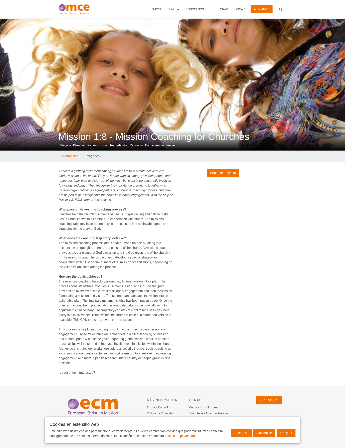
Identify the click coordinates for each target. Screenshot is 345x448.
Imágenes (93, 156)
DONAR (240, 9)
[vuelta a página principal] (82, 9)
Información (70, 156)
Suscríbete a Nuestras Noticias (208, 413)
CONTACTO (198, 400)
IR (212, 9)
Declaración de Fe (158, 407)
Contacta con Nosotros (203, 407)
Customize (264, 433)
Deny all (286, 433)
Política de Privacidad (160, 413)
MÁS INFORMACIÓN (162, 400)
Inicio (156, 9)
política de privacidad (180, 436)
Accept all (241, 433)
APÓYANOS (261, 9)
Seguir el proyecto (223, 173)
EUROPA (173, 9)
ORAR (224, 9)
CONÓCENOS (195, 9)
